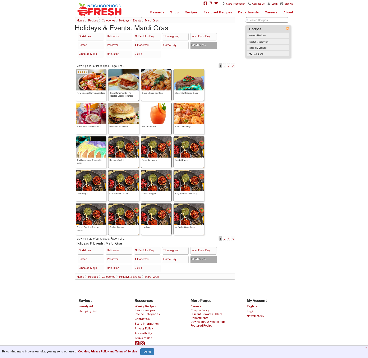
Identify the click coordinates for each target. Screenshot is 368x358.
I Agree (147, 352)
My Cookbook (256, 53)
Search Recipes (145, 310)
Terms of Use (143, 338)
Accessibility (143, 333)
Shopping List (88, 311)
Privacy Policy (144, 328)
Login (275, 3)
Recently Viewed (258, 47)
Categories (108, 20)
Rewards (157, 12)
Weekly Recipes (257, 35)
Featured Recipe (202, 325)
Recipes (191, 12)
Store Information (235, 3)
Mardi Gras (152, 20)
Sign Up (288, 3)
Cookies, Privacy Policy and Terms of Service (108, 351)
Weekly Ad (86, 306)
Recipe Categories (259, 41)
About (288, 12)
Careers (271, 12)
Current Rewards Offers (206, 314)
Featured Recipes (218, 12)
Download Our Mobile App (208, 321)
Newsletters (255, 316)
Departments (248, 12)
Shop (174, 12)
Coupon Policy (200, 310)
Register (253, 306)
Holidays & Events (130, 20)
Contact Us (258, 3)
